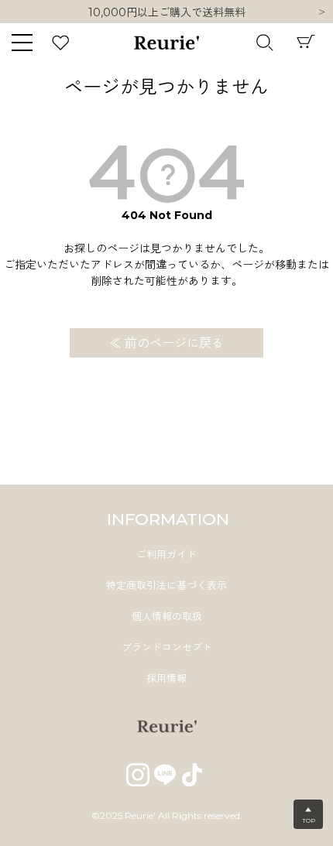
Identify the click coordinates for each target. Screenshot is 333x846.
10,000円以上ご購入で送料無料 (166, 8)
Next (321, 13)
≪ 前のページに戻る (166, 343)
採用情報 (166, 678)
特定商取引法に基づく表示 (166, 585)
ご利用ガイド (166, 554)
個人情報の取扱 (167, 616)
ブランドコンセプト (167, 647)
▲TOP (308, 815)
